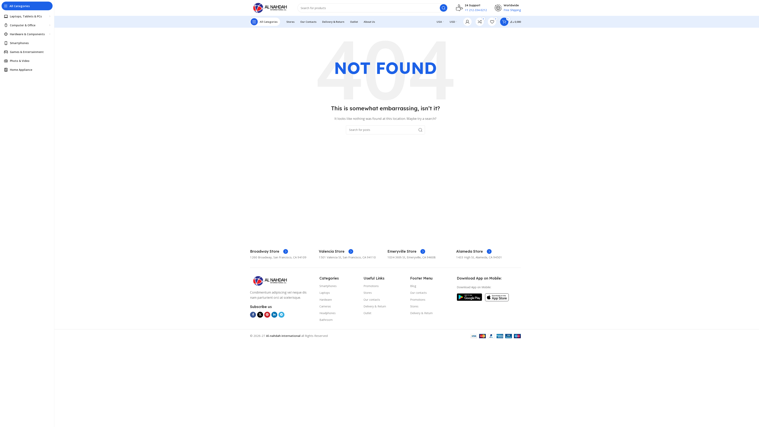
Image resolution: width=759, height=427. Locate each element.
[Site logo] (270, 7)
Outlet (367, 313)
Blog (413, 286)
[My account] (467, 22)
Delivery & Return (374, 306)
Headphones (327, 313)
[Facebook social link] (253, 315)
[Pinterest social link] (267, 315)
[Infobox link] (269, 251)
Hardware (325, 299)
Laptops (324, 293)
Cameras (325, 306)
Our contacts (371, 299)
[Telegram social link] (281, 315)
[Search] (443, 8)
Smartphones (328, 286)
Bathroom (326, 320)
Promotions (371, 286)
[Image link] (270, 280)
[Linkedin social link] (274, 315)
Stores (367, 293)
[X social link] (260, 315)
